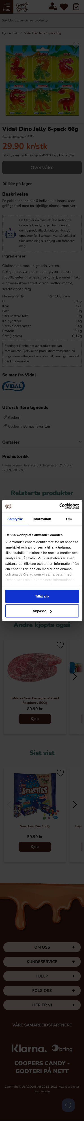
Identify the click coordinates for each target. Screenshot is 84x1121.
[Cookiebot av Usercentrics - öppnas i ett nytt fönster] (60, 506)
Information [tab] (42, 519)
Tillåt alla (42, 596)
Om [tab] (69, 519)
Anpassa (39, 611)
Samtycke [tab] (15, 519)
